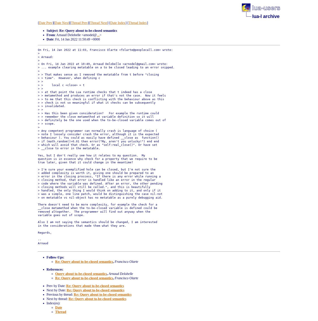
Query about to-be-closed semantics (81, 274)
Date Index (117, 23)
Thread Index (137, 23)
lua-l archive (265, 16)
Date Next (62, 23)
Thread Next (98, 23)
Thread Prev (79, 23)
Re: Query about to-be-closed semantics (84, 261)
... (98, 35)
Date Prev (46, 23)
